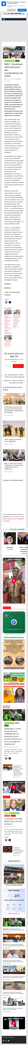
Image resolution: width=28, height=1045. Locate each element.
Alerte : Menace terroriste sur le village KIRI (12, 440)
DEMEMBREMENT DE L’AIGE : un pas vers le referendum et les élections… (8, 343)
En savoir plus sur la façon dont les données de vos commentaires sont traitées (13, 519)
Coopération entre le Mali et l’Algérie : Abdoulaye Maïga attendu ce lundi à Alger (13, 961)
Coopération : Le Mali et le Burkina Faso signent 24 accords (13, 382)
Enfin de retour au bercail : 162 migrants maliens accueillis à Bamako (13, 1009)
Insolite (13, 815)
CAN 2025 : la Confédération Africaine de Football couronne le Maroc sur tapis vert (18, 850)
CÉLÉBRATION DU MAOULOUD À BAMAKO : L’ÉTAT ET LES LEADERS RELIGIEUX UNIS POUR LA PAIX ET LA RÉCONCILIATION (18, 770)
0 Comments (8, 81)
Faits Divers (7, 815)
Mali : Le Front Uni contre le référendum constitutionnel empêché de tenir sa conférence (13, 466)
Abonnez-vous (18, 366)
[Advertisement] (14, 31)
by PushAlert (4, 11)
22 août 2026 (7, 948)
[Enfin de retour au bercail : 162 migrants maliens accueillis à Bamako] (14, 1001)
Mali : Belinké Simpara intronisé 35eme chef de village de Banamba (14, 376)
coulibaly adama (15, 746)
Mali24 (13, 79)
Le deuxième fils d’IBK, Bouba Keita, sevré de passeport (13, 821)
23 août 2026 (7, 932)
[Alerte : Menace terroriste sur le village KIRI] (14, 421)
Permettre (23, 9)
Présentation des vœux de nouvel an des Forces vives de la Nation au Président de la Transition (13, 409)
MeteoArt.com (16, 913)
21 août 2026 (7, 995)
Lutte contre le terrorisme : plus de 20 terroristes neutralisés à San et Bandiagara (13, 993)
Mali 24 (13, 1037)
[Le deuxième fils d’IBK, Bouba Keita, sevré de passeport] (14, 805)
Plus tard (15, 9)
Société (17, 60)
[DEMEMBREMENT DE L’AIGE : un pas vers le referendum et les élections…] (8, 337)
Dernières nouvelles (9, 60)
